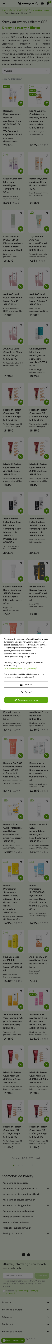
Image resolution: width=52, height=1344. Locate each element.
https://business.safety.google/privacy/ (20, 668)
